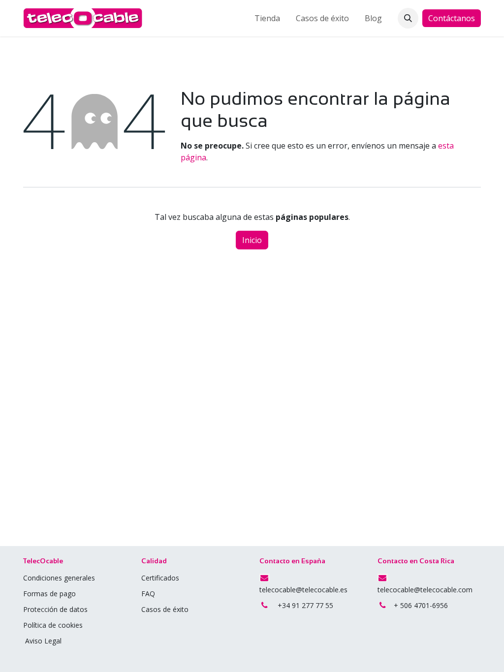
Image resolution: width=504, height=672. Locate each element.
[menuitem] (267, 18)
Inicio (252, 240)
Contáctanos (451, 18)
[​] (156, 593)
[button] (408, 18)
